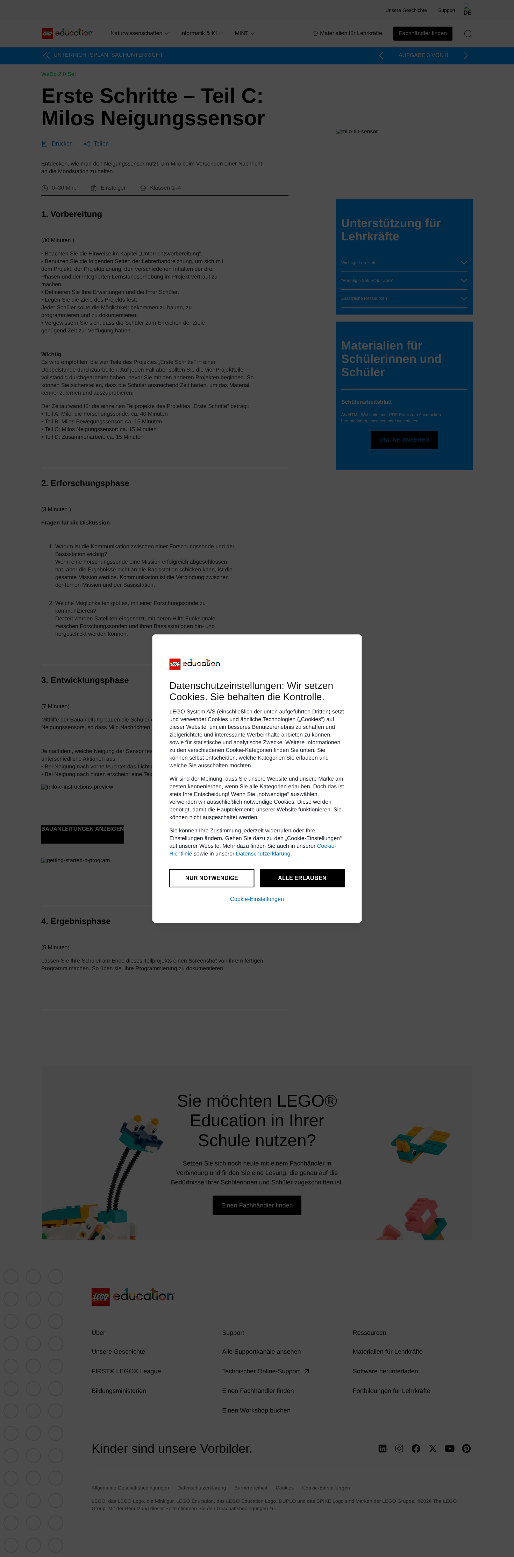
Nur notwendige (211, 878)
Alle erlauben (302, 878)
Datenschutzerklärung (263, 854)
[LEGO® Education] (195, 664)
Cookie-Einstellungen (257, 899)
